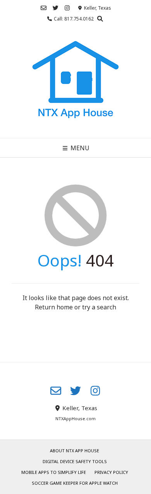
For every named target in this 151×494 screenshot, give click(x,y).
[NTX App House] (75, 82)
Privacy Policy (111, 472)
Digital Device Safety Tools (75, 461)
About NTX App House (74, 450)
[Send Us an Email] (43, 8)
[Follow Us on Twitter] (55, 8)
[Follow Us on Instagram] (67, 8)
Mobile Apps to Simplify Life (53, 472)
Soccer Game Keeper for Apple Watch (75, 483)
